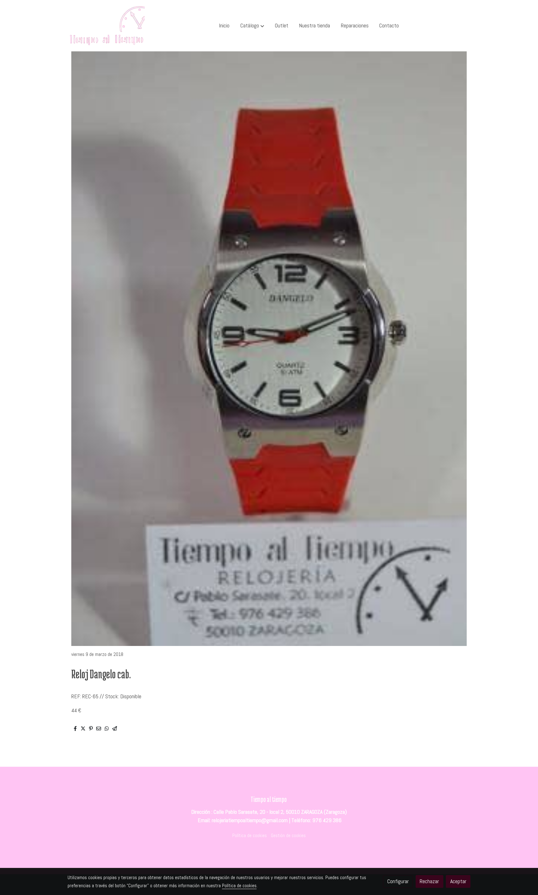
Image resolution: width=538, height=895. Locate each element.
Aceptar (458, 881)
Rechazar (429, 881)
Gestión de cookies (288, 835)
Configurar (398, 881)
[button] (252, 26)
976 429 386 (327, 820)
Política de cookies (249, 835)
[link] (107, 25)
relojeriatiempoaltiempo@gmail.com (250, 820)
